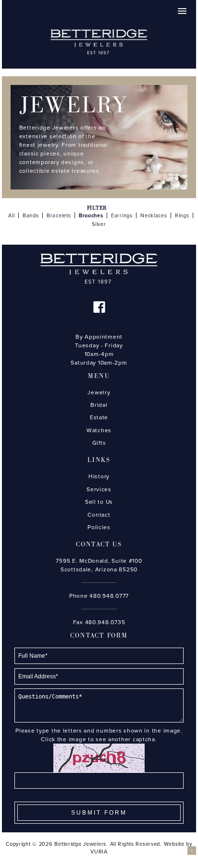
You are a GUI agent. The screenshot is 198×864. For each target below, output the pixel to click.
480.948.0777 (109, 595)
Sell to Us (99, 501)
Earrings (122, 216)
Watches (99, 430)
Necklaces (153, 216)
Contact (98, 514)
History (99, 476)
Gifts (99, 442)
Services (99, 489)
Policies (99, 527)
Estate (99, 417)
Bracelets (59, 216)
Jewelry (98, 392)
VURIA (99, 852)
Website (174, 844)
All (11, 216)
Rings (182, 216)
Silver (99, 224)
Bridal (98, 405)
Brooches (91, 216)
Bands (31, 216)
